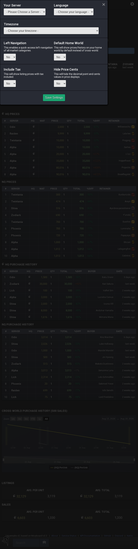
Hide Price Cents (66, 69)
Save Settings (54, 97)
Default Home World (68, 43)
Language (61, 5)
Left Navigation (15, 43)
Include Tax (12, 69)
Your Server (12, 5)
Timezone (11, 24)
